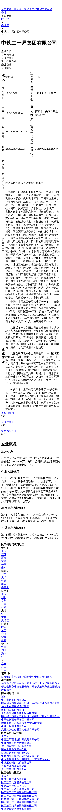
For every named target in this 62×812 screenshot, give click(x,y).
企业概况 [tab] (6, 64)
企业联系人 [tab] (7, 58)
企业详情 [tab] (6, 51)
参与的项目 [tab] (7, 54)
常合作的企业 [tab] (9, 61)
